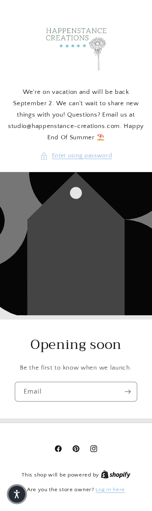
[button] (76, 156)
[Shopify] (115, 475)
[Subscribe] (127, 392)
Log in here (110, 489)
